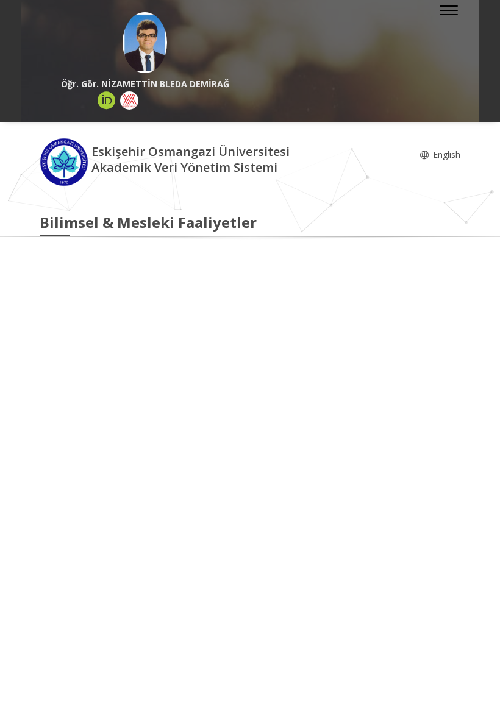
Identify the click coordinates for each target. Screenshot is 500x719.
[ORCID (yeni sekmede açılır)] (106, 100)
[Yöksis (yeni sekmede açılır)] (129, 100)
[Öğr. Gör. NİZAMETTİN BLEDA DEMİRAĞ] (145, 42)
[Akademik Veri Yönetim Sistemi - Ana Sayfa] (65, 161)
